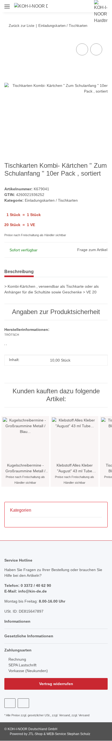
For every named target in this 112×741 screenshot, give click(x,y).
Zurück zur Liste (21, 26)
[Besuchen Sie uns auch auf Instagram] (23, 703)
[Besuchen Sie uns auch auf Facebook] (9, 703)
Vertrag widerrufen (56, 684)
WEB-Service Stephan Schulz (68, 734)
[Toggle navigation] (7, 4)
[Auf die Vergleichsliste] (82, 49)
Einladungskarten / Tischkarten (51, 200)
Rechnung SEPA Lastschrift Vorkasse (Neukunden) (27, 665)
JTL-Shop (35, 734)
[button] (60, 6)
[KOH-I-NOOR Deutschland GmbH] (31, 6)
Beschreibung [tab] (19, 271)
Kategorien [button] (20, 510)
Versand (64, 715)
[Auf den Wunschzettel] (96, 49)
